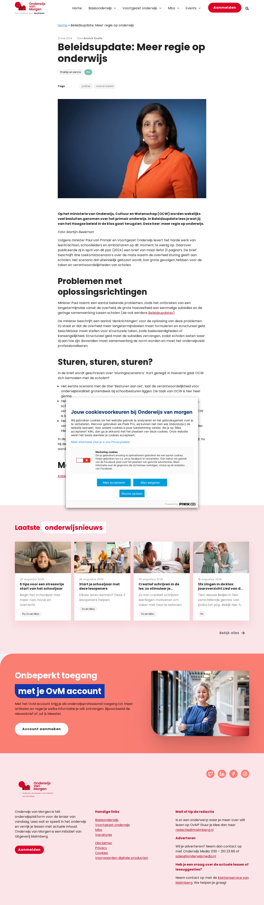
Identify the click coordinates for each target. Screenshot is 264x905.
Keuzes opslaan (132, 493)
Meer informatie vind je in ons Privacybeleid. (100, 442)
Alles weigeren (150, 482)
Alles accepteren (114, 482)
